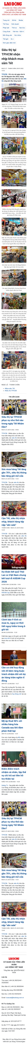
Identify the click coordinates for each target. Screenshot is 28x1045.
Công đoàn (6, 31)
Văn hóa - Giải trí (18, 31)
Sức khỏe (17, 35)
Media (21, 20)
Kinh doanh (15, 24)
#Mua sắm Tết (10, 388)
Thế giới (5, 39)
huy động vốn (16, 694)
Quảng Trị (5, 785)
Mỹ (19, 737)
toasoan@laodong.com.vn (15, 998)
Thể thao (6, 24)
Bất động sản (7, 35)
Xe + (12, 39)
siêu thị (14, 438)
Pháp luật (6, 28)
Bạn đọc (22, 28)
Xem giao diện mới (9, 43)
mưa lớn (7, 638)
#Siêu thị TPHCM (11, 391)
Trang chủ (6, 20)
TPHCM (4, 74)
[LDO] (14, 407)
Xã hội (14, 20)
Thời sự (14, 28)
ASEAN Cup (6, 592)
